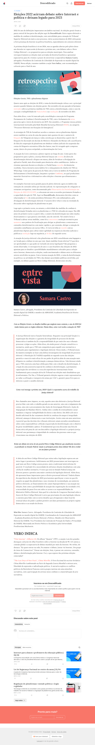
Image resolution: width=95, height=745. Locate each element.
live (26, 198)
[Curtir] (15, 26)
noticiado (17, 109)
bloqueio (17, 138)
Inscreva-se (79, 3)
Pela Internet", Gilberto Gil (25, 539)
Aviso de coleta (61, 732)
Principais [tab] (18, 647)
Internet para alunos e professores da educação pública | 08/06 (38, 654)
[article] (47, 658)
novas (73, 119)
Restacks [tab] (27, 624)
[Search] (67, 3)
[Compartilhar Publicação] (71, 3)
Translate (18, 10)
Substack (39, 741)
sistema (60, 156)
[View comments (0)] (20, 26)
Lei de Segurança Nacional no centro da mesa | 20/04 (37, 669)
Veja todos (19, 700)
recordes (60, 165)
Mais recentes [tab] (27, 647)
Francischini (41, 111)
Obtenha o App (57, 736)
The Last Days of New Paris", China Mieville (32, 560)
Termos (53, 732)
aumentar (17, 222)
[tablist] (22, 624)
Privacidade (46, 732)
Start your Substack (41, 736)
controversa (53, 219)
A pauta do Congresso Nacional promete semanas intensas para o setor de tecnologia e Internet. (37, 673)
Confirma (59, 173)
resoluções (54, 111)
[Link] (11, 533)
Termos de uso (58, 600)
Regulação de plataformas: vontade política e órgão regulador (36, 685)
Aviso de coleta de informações (51, 601)
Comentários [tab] (19, 624)
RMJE (66, 125)
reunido (64, 228)
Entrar (89, 3)
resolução (26, 233)
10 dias (49, 233)
